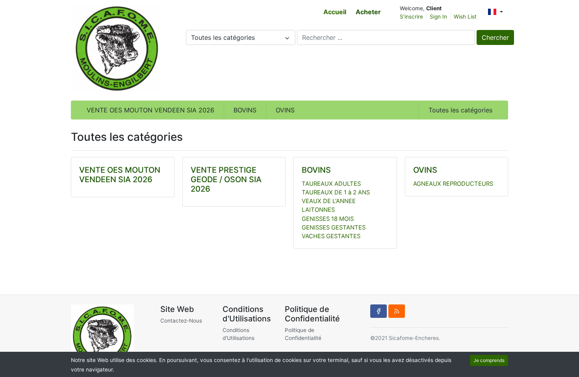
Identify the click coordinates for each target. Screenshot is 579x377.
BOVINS (245, 110)
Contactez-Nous (181, 320)
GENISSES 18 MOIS (328, 218)
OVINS (285, 110)
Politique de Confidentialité (303, 334)
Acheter (368, 12)
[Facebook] (378, 311)
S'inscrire (411, 16)
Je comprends (489, 360)
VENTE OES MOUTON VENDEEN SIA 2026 (150, 110)
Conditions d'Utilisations (238, 334)
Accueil (334, 12)
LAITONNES (318, 209)
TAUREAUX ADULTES (331, 183)
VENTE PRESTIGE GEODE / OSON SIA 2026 (226, 179)
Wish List (465, 16)
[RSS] (396, 311)
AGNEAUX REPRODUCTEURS (453, 183)
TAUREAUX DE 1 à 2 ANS (336, 192)
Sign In (438, 16)
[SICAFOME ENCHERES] (117, 48)
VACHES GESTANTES (331, 236)
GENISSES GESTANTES (334, 227)
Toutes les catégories (460, 110)
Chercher (495, 37)
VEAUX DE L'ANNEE (329, 201)
